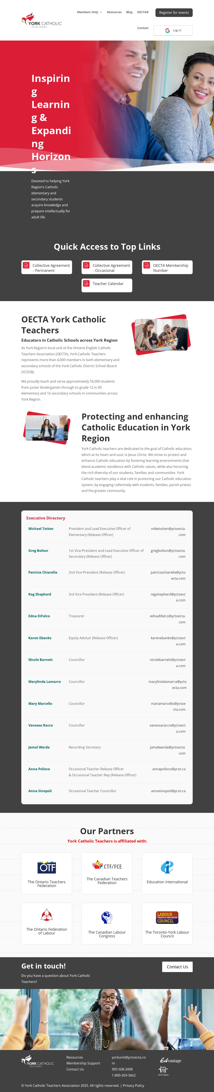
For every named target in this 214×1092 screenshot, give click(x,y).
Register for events (174, 12)
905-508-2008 (122, 1069)
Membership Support (83, 1063)
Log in (176, 30)
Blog (129, 12)
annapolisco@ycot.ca (169, 769)
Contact (143, 28)
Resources (114, 12)
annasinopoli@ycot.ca (168, 791)
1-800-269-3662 (124, 1075)
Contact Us (177, 967)
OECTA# (143, 12)
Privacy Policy (133, 1085)
